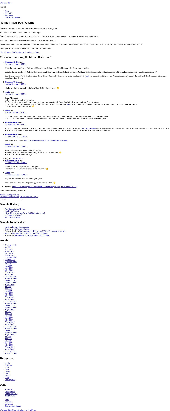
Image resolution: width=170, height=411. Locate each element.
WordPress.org (10, 396)
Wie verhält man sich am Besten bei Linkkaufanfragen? (25, 213)
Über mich (8, 13)
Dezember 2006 (10, 326)
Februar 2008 (9, 297)
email (24, 52)
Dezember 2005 (10, 351)
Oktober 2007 (10, 305)
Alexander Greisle (12, 62)
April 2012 (9, 249)
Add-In (68, 104)
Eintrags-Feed (10, 392)
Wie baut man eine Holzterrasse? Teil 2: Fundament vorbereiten (42, 231)
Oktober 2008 (10, 280)
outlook (29, 52)
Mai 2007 (8, 316)
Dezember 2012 (10, 245)
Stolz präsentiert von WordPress (24, 410)
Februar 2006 (9, 347)
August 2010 (9, 251)
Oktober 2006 (10, 330)
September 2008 (11, 283)
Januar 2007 (9, 324)
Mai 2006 (8, 341)
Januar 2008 (9, 299)
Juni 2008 (8, 289)
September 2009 (11, 262)
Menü (3, 7)
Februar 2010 (9, 255)
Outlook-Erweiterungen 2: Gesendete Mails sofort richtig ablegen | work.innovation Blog (44, 187)
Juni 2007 (8, 314)
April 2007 (9, 318)
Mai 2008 (8, 291)
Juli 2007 (8, 312)
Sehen (7, 378)
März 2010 (9, 253)
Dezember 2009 (10, 258)
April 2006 (9, 343)
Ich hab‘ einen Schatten (20, 227)
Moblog (7, 376)
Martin (2, 52)
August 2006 (9, 335)
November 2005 (11, 353)
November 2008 (11, 278)
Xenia (7, 229)
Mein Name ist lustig (12, 217)
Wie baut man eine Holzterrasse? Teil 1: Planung (30, 233)
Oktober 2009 (10, 260)
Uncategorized (10, 380)
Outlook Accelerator (88, 128)
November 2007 (11, 303)
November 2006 (11, 328)
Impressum (9, 15)
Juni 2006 (8, 339)
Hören (7, 367)
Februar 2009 (9, 272)
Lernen (7, 371)
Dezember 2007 (10, 301)
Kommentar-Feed (11, 394)
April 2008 (9, 293)
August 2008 (9, 285)
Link (87, 76)
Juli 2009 (8, 264)
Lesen (7, 373)
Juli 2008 (8, 287)
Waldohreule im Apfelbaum (15, 209)
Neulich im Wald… (12, 211)
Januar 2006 (9, 349)
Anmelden (8, 390)
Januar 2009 (9, 274)
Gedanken (8, 365)
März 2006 (9, 345)
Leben (7, 369)
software (36, 52)
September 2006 (11, 332)
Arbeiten (19, 52)
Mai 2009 (8, 266)
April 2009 (9, 268)
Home (7, 11)
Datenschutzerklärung (13, 17)
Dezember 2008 (10, 276)
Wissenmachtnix (6, 3)
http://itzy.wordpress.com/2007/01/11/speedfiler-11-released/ (46, 140)
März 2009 (9, 270)
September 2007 (11, 307)
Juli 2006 (8, 337)
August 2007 (9, 310)
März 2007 (9, 320)
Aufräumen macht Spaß (13, 215)
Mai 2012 (8, 247)
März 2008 (9, 295)
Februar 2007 (9, 322)
